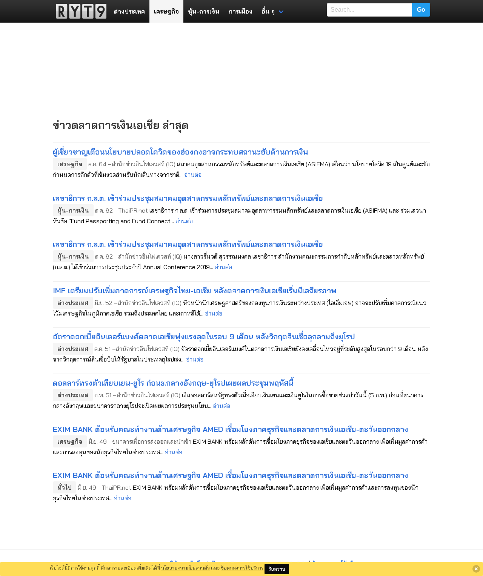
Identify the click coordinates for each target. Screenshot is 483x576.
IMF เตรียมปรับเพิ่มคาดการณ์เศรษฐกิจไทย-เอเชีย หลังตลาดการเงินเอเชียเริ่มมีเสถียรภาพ (195, 290)
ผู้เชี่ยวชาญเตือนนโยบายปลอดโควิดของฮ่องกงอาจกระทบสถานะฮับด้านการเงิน (180, 151)
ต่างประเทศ (129, 11)
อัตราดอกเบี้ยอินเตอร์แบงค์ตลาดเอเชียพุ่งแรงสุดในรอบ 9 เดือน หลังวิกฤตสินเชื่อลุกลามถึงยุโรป (204, 336)
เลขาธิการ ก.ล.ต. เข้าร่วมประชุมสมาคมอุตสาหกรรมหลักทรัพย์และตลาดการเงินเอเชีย (188, 198)
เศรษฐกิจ (166, 11)
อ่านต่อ (193, 174)
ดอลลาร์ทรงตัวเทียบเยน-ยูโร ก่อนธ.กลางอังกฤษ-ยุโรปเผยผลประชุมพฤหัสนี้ (173, 383)
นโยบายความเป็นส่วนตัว (185, 568)
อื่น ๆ (268, 11)
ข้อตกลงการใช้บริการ (242, 568)
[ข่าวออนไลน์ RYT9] (78, 11)
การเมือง (240, 11)
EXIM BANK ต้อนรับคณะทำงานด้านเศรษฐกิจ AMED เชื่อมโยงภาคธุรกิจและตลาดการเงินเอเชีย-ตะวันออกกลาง (230, 429)
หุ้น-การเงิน (204, 11)
